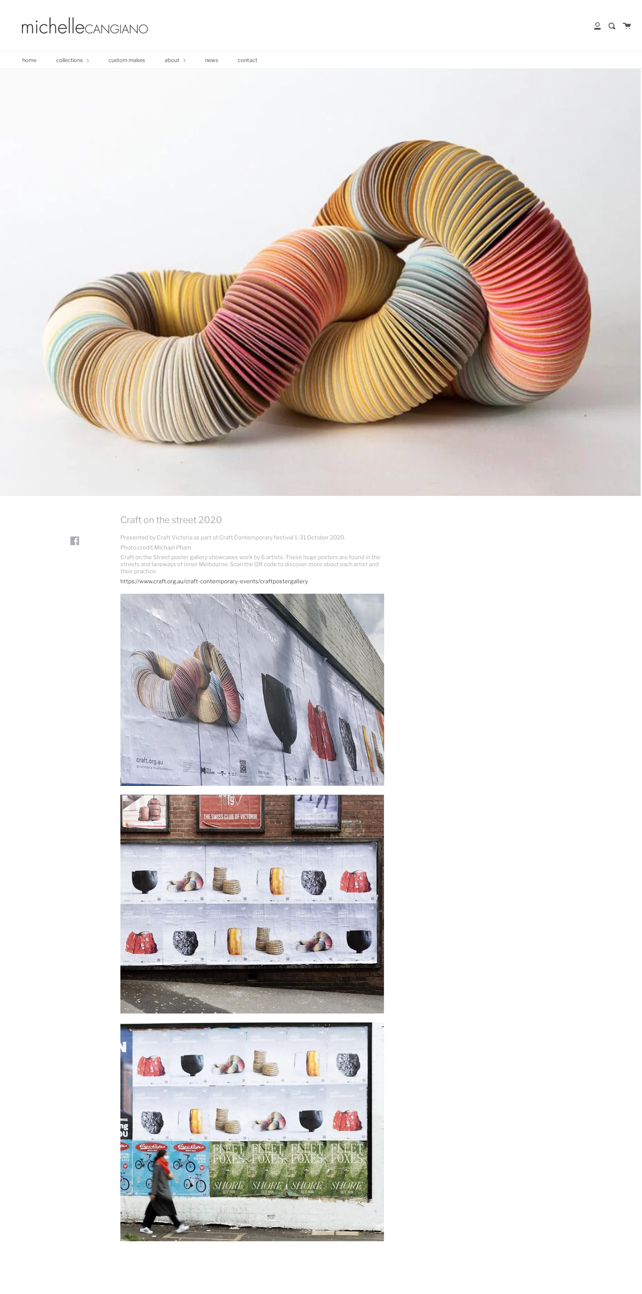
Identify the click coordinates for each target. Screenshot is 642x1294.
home (29, 60)
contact (247, 60)
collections (70, 60)
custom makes (126, 60)
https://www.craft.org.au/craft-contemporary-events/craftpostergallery (214, 581)
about (173, 60)
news (211, 60)
